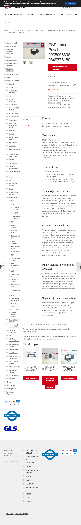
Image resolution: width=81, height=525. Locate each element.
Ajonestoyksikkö (15, 237)
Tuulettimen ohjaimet (13, 371)
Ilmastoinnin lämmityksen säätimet (13, 125)
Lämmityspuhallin (14, 172)
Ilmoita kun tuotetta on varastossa (59, 67)
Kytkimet (11, 160)
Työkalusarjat (11, 385)
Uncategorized (11, 389)
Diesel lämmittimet (12, 100)
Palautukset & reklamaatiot (47, 14)
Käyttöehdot (30, 14)
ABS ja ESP (39, 30)
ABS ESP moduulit (16, 208)
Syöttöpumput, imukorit (14, 362)
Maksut (28, 476)
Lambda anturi (13, 163)
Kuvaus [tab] (25, 119)
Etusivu (8, 30)
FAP (12, 271)
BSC (12, 255)
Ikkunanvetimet (14, 116)
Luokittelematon (11, 60)
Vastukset (12, 379)
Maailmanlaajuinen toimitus (32, 471)
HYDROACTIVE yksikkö (14, 109)
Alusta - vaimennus (14, 242)
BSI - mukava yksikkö (15, 259)
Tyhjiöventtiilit (13, 375)
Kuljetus (7, 22)
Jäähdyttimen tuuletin (13, 138)
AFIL (12, 222)
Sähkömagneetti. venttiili (14, 345)
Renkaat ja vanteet (12, 74)
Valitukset (29, 501)
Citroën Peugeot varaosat (13, 14)
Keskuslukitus (15, 291)
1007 (14, 204)
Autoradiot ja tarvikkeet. (13, 92)
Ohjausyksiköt (30, 30)
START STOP (15, 309)
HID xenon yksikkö (14, 280)
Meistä (28, 480)
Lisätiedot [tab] (26, 125)
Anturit (11, 87)
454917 (58, 107)
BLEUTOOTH (15, 252)
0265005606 (66, 105)
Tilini (27, 497)
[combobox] (69, 7)
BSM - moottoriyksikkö (15, 265)
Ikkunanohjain (13, 113)
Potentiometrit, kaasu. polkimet (14, 326)
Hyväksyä (70, 4)
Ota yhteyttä (30, 484)
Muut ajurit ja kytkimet (13, 184)
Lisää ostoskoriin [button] (31, 378)
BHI (10, 96)
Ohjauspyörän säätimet (13, 193)
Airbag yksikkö (13, 226)
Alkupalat (12, 84)
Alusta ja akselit (11, 43)
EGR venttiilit (13, 105)
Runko (8, 77)
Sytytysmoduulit (14, 367)
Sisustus (9, 382)
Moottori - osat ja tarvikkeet (12, 64)
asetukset (7, 5)
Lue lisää (50, 387)
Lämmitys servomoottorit (14, 167)
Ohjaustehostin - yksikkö (15, 299)
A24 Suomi (10, 514)
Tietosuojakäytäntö (32, 457)
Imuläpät (11, 134)
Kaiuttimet (12, 146)
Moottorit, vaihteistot (10, 70)
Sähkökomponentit (18, 30)
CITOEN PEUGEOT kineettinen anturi (56, 30)
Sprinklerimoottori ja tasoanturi (14, 357)
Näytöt (11, 189)
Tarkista (28, 494)
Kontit (8, 57)
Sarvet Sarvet (13, 353)
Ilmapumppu (13, 120)
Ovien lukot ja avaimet (13, 321)
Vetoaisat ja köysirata (10, 393)
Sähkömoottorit (14, 349)
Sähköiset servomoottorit (14, 340)
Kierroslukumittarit (14, 150)
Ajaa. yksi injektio (14, 231)
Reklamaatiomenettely (32, 488)
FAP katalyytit (11, 46)
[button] (42, 45)
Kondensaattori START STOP (14, 155)
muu (10, 180)
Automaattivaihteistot (15, 247)
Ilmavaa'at (12, 130)
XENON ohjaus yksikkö (13, 314)
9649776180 (66, 107)
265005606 (52, 107)
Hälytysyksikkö (15, 275)
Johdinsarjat (13, 142)
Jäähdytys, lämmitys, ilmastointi (10, 51)
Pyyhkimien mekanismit (12, 331)
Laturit (11, 177)
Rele (10, 336)
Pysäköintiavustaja (15, 305)
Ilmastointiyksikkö (15, 286)
